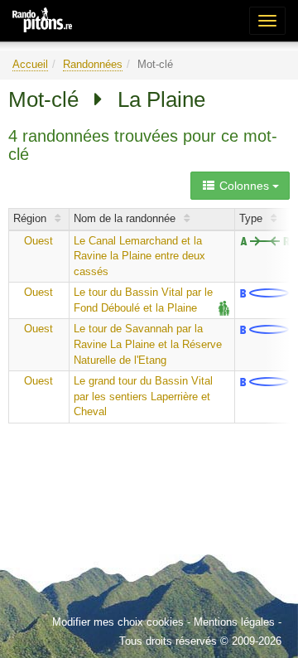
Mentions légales (234, 622)
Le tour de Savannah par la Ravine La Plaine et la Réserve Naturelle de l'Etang (148, 343)
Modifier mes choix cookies (118, 622)
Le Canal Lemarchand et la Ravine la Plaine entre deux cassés (139, 256)
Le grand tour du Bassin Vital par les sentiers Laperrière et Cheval (143, 396)
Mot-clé (43, 99)
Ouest (38, 241)
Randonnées (93, 64)
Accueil (30, 64)
